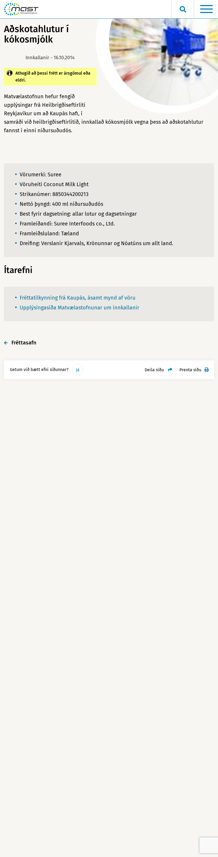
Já (77, 369)
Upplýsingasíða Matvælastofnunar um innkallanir (79, 307)
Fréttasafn (23, 342)
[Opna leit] (183, 9)
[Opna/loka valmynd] (206, 9)
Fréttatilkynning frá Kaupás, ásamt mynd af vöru (78, 298)
